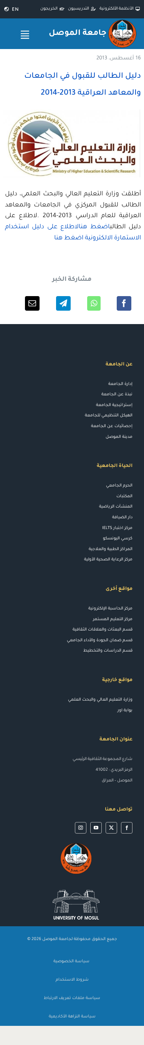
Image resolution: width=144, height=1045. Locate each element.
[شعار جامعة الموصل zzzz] (76, 844)
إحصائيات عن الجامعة (111, 426)
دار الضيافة (122, 517)
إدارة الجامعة (120, 384)
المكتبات (124, 496)
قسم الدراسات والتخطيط (107, 651)
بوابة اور (125, 710)
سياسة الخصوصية (72, 961)
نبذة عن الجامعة (116, 394)
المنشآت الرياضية (115, 506)
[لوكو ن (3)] (76, 886)
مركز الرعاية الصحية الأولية (108, 559)
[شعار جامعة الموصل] (122, 21)
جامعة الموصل (77, 33)
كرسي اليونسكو (117, 538)
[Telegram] (63, 303)
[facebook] (126, 828)
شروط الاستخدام (72, 980)
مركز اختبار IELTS (117, 528)
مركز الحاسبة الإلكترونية (110, 608)
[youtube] (96, 828)
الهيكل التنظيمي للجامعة (108, 415)
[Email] (32, 303)
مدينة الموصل (119, 437)
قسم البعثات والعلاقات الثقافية (102, 629)
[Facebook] (124, 303)
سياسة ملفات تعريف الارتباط (72, 998)
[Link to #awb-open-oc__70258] (25, 34)
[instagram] (80, 828)
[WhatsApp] (94, 303)
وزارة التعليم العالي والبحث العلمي (100, 700)
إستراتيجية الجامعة (114, 405)
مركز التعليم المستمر (112, 619)
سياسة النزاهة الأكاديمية (72, 1016)
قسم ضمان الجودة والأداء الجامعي (99, 640)
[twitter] (111, 828)
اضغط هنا (68, 238)
